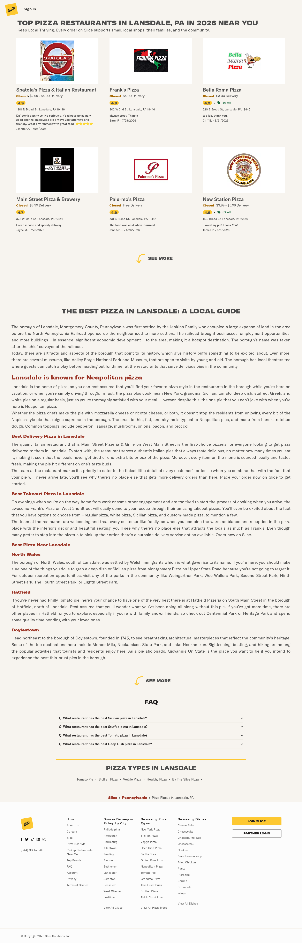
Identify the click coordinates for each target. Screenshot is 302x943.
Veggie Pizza (149, 842)
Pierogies (184, 875)
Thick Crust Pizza (152, 897)
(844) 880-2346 (32, 850)
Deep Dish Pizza (151, 848)
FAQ (69, 866)
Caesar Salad (186, 825)
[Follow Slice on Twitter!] (27, 840)
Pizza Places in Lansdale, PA (173, 798)
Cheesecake (185, 831)
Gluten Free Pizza (152, 860)
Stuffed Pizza (149, 891)
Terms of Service (77, 885)
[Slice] (11, 9)
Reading (109, 854)
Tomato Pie (148, 873)
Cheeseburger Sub (189, 838)
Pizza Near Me (76, 844)
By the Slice (148, 854)
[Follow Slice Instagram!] (44, 840)
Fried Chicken (187, 862)
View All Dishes (188, 903)
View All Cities (113, 907)
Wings (182, 893)
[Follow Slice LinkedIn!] (38, 840)
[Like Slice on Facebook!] (21, 840)
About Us (73, 825)
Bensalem (110, 885)
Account (72, 873)
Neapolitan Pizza (152, 866)
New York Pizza (150, 829)
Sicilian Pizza (149, 835)
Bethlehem (110, 866)
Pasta (181, 868)
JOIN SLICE (257, 821)
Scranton (109, 879)
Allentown (110, 848)
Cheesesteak (186, 844)
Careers (72, 831)
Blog (70, 838)
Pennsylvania (134, 798)
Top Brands (74, 860)
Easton (108, 860)
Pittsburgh (110, 835)
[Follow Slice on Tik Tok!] (32, 840)
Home (70, 819)
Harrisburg (110, 842)
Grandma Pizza (150, 879)
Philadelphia (112, 829)
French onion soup (190, 856)
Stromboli (184, 887)
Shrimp (182, 881)
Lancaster (110, 873)
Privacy (71, 879)
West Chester (112, 891)
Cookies (183, 850)
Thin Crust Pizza (151, 885)
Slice (112, 798)
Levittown (110, 897)
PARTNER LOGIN (256, 833)
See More (160, 258)
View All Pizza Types (154, 907)
